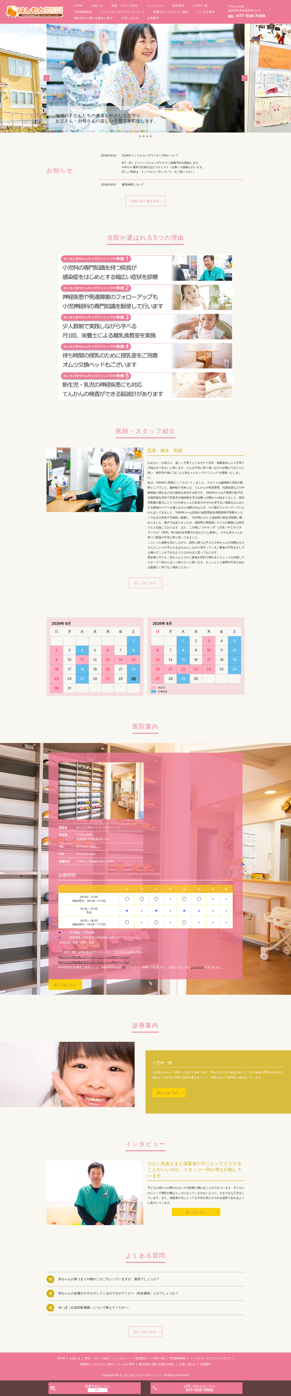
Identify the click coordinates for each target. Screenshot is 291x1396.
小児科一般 (200, 5)
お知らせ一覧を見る (145, 201)
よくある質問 (206, 11)
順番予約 (97, 1386)
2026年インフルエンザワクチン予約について (150, 155)
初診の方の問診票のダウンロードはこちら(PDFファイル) (93, 957)
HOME (78, 5)
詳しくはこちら (145, 583)
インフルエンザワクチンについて (122, 11)
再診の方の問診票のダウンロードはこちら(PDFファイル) (93, 962)
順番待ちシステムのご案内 (171, 11)
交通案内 (153, 18)
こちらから (197, 967)
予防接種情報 (83, 11)
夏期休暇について (133, 184)
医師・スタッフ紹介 (124, 5)
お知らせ (97, 5)
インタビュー (155, 5)
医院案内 (178, 5)
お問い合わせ (130, 18)
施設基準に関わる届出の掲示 (93, 18)
